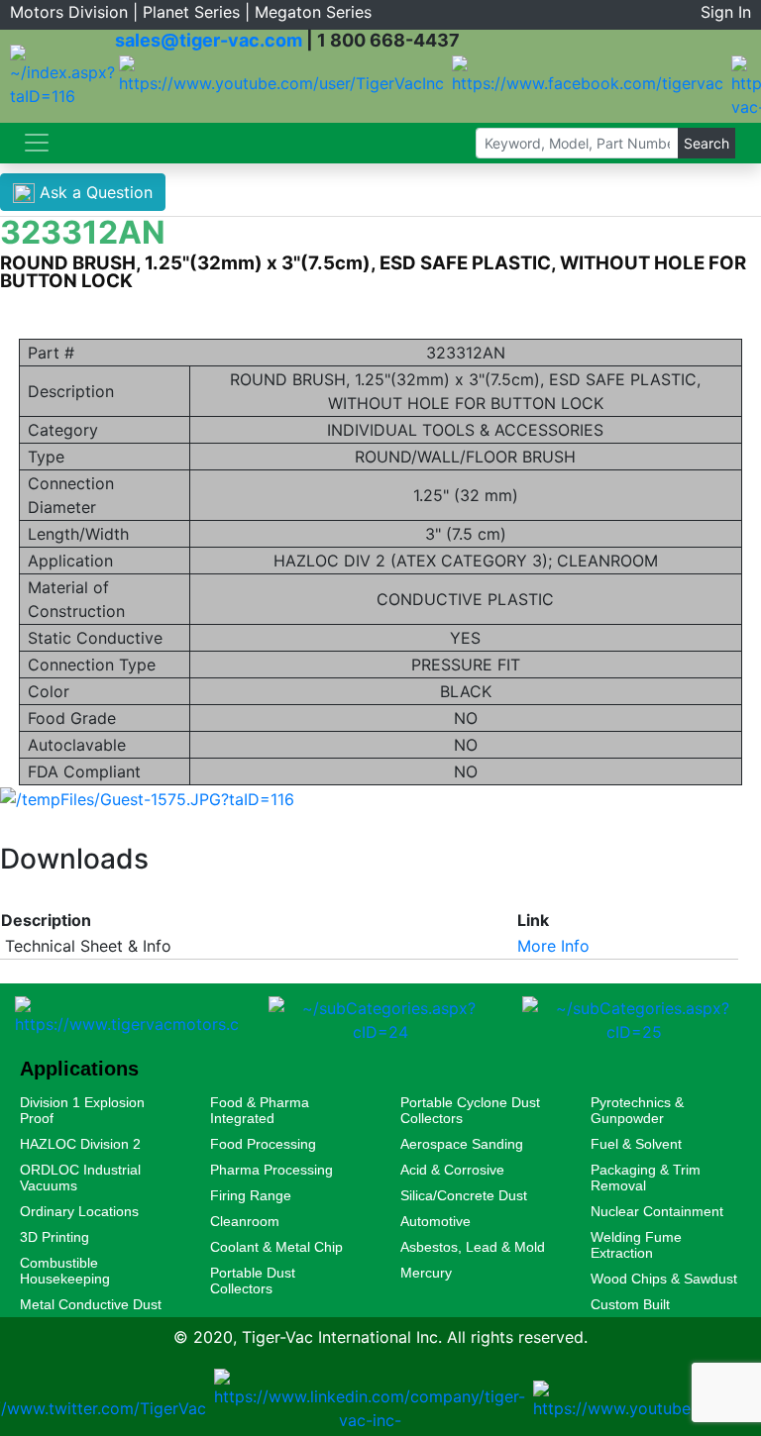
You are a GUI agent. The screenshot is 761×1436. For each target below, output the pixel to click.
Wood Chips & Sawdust (664, 1278)
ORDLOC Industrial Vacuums (80, 1177)
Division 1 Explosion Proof (82, 1110)
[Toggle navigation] (36, 142)
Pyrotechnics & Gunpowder (637, 1110)
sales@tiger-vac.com (208, 40)
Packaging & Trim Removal (646, 1177)
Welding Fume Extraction (636, 1245)
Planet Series (191, 12)
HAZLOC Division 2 (80, 1144)
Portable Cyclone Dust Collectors (470, 1110)
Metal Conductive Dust (91, 1304)
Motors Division (69, 12)
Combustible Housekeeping (65, 1270)
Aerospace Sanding (461, 1144)
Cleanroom (244, 1221)
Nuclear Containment (657, 1211)
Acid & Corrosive (452, 1170)
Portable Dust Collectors (252, 1280)
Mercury (426, 1273)
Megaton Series (313, 12)
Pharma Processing (271, 1170)
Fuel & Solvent (636, 1144)
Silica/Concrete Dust (463, 1195)
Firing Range (250, 1195)
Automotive (435, 1221)
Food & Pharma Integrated (259, 1110)
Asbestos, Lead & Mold (472, 1247)
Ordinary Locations (79, 1211)
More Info (553, 946)
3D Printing (54, 1237)
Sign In (726, 12)
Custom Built (630, 1304)
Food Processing (263, 1144)
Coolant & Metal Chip (276, 1247)
